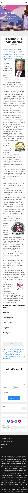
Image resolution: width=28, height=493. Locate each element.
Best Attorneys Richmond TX (13, 349)
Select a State (5, 425)
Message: (6, 333)
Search (3, 406)
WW (11, 49)
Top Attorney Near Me (6, 438)
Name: (5, 308)
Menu (3, 2)
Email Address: (8, 318)
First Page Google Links (7, 441)
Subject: (5, 328)
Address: (6, 313)
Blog (2, 447)
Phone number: (8, 323)
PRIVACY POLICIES (6, 444)
